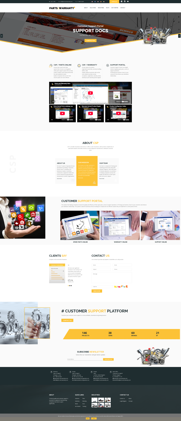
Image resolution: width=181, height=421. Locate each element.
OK (94, 418)
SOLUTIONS (93, 7)
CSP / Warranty (89, 65)
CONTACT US (90, 40)
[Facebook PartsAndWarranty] (121, 1)
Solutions (77, 398)
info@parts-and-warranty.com (66, 1)
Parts (83, 398)
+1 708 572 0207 (80, 1)
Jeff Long (70, 280)
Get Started (77, 406)
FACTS (107, 7)
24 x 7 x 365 (53, 1)
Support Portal (117, 65)
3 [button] (71, 286)
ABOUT (86, 7)
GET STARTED (114, 7)
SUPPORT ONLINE (161, 242)
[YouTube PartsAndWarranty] (128, 1)
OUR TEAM (103, 163)
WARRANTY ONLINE (120, 242)
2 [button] (70, 286)
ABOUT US (61, 163)
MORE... (79, 225)
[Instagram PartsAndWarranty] (124, 1)
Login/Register (123, 401)
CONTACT (122, 7)
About (76, 403)
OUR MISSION (83, 162)
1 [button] (68, 286)
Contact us (122, 398)
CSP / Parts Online (62, 65)
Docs (83, 403)
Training (84, 406)
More (88, 418)
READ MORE (59, 178)
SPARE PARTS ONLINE (80, 242)
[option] (65, 273)
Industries (77, 401)
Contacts (114, 1)
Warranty (84, 401)
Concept (130, 401)
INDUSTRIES (101, 7)
